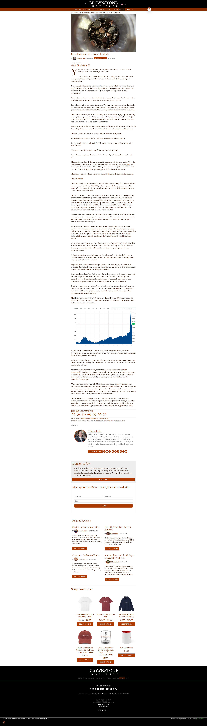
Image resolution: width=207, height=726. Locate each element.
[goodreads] (108, 689)
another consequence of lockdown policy (98, 229)
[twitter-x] (93, 689)
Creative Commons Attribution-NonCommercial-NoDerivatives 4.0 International (22, 719)
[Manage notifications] (4, 722)
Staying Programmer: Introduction (85, 527)
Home (80, 678)
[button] (85, 4)
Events (98, 678)
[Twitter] (113, 451)
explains (80, 179)
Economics (99, 12)
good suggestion (122, 384)
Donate (122, 678)
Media (109, 678)
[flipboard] (111, 689)
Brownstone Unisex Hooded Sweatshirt (126, 615)
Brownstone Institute (77, 12)
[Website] (121, 451)
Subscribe (103, 506)
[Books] (107, 451)
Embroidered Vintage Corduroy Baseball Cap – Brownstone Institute (85, 650)
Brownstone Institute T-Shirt (106, 615)
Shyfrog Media (200, 719)
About (85, 678)
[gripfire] (96, 689)
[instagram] (106, 689)
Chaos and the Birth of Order (85, 555)
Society (104, 58)
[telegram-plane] (113, 689)
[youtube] (101, 689)
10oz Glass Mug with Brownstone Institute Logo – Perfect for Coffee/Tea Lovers (106, 651)
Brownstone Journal (89, 12)
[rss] (116, 689)
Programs (91, 678)
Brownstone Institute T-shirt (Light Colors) (85, 615)
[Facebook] (118, 451)
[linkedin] (103, 689)
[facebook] (91, 689)
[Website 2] (126, 451)
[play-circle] (98, 689)
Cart (127, 678)
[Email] (104, 451)
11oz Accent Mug (126, 648)
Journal (103, 678)
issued (128, 164)
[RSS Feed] (109, 451)
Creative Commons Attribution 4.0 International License (94, 418)
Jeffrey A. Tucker (95, 431)
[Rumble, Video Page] (123, 451)
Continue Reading (80, 548)
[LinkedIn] (115, 451)
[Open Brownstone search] (149, 9)
